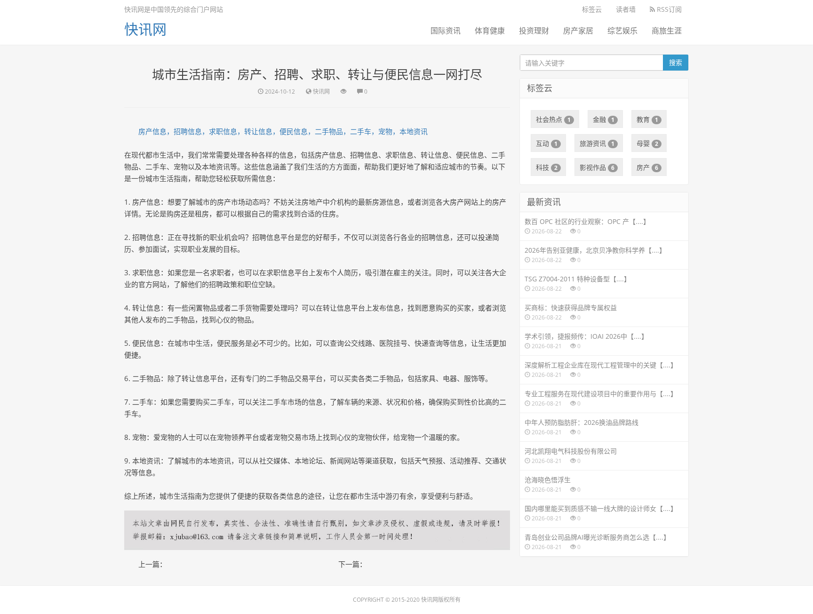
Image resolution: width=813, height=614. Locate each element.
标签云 (592, 9)
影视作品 (597, 167)
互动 (547, 143)
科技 (547, 167)
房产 (647, 167)
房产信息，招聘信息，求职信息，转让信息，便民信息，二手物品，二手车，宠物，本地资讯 (283, 131)
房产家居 (578, 30)
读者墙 (626, 9)
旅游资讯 (597, 143)
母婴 (647, 143)
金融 (603, 119)
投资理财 (534, 30)
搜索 (675, 62)
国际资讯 (445, 30)
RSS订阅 (668, 9)
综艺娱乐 (622, 30)
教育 (647, 119)
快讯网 (145, 29)
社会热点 (553, 119)
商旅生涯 (667, 30)
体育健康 (490, 30)
